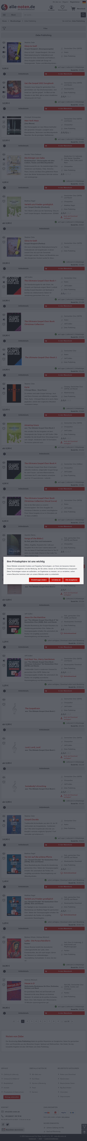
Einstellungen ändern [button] (39, 580)
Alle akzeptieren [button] (71, 580)
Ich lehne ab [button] (56, 580)
